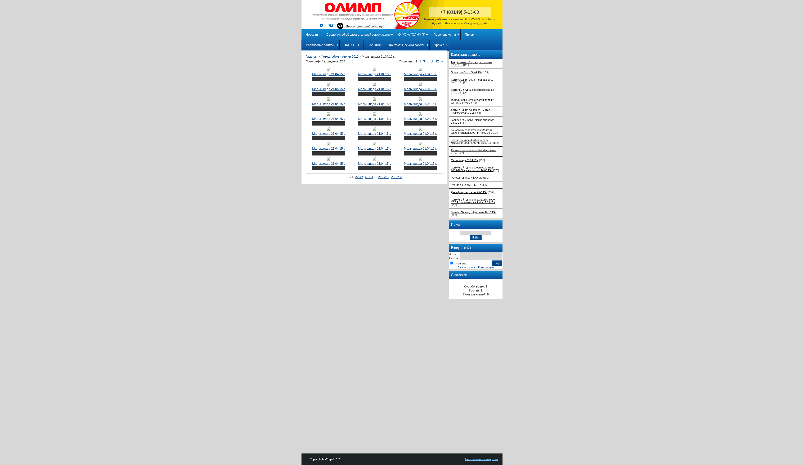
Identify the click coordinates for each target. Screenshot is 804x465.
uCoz (495, 459)
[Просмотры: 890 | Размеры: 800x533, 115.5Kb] (374, 144)
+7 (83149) (459, 12)
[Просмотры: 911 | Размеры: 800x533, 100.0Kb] (420, 85)
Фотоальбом (330, 56)
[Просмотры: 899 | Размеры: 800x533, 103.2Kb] (420, 159)
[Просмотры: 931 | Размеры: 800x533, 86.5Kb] (420, 114)
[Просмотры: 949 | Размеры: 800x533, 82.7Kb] (420, 99)
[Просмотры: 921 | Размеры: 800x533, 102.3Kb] (374, 85)
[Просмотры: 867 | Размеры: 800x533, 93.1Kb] (328, 99)
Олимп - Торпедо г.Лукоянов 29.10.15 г (473, 212)
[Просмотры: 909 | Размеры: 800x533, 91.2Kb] (420, 144)
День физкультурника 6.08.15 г (469, 192)
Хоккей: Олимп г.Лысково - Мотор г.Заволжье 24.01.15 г (470, 111)
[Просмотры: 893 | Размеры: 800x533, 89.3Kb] (374, 99)
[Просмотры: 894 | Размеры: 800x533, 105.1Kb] (374, 70)
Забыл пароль (467, 267)
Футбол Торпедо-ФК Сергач (467, 177)
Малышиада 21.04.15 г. (328, 74)
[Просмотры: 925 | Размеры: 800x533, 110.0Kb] (328, 70)
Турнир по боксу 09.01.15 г (466, 72)
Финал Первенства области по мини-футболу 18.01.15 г (473, 101)
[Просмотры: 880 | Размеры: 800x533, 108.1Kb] (374, 159)
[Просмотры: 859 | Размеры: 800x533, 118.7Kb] (328, 159)
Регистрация (486, 267)
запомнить (459, 263)
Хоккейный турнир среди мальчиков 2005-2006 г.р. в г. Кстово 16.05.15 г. (472, 169)
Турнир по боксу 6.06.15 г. (466, 185)
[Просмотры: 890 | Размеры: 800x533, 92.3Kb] (374, 114)
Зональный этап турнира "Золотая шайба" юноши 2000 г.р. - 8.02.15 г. (471, 131)
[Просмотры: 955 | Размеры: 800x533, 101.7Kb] (374, 129)
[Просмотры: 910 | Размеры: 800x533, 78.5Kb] (328, 114)
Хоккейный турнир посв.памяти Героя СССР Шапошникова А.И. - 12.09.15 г (473, 201)
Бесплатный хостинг (478, 459)
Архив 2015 (350, 56)
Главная (311, 56)
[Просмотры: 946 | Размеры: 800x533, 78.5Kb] (328, 129)
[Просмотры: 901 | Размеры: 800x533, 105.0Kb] (420, 70)
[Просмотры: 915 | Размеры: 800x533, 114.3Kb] (420, 129)
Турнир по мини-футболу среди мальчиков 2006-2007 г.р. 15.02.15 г (471, 141)
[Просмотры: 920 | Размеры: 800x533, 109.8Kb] (328, 144)
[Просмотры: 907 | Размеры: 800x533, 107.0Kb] (328, 85)
